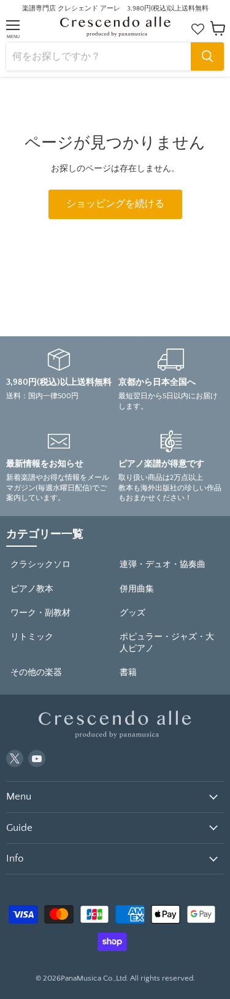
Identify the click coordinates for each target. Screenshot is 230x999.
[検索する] (207, 56)
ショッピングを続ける (115, 204)
